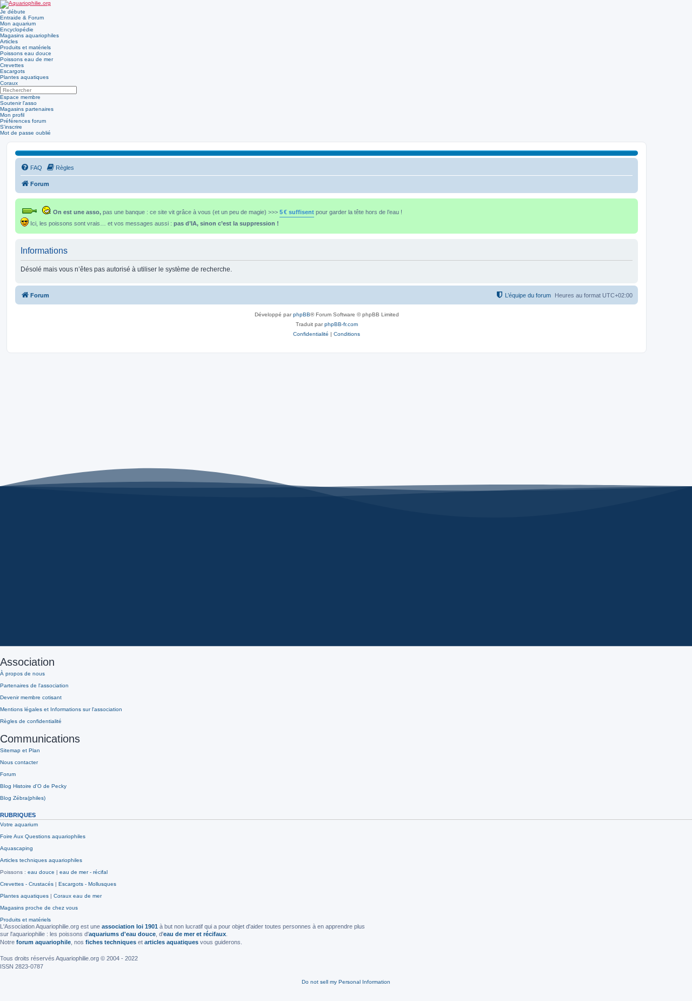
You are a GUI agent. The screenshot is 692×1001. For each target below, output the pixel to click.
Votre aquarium (19, 824)
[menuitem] (31, 167)
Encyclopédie (17, 29)
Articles (9, 41)
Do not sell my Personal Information (346, 982)
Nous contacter (19, 762)
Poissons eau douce (25, 53)
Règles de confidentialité (31, 721)
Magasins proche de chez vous (39, 908)
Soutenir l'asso (18, 103)
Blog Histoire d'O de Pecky (33, 786)
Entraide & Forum (22, 18)
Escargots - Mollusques (87, 884)
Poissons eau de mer (26, 59)
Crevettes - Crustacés (27, 884)
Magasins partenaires (27, 109)
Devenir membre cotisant (31, 697)
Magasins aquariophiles (29, 35)
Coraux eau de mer (78, 896)
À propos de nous (22, 674)
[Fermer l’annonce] (631, 205)
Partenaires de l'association (34, 685)
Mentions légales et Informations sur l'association (61, 709)
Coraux (9, 83)
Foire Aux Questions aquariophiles (42, 836)
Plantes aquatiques (24, 77)
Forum (8, 774)
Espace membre (20, 97)
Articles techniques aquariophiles (41, 860)
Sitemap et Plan (20, 750)
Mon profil (12, 115)
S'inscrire (11, 127)
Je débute (12, 12)
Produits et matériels (25, 47)
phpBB (301, 314)
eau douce (41, 872)
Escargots (12, 71)
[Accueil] (25, 4)
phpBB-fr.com (341, 324)
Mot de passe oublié (25, 133)
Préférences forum (23, 121)
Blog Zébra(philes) (22, 798)
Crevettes (12, 65)
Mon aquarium (18, 23)
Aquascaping (16, 848)
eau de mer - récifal (83, 872)
